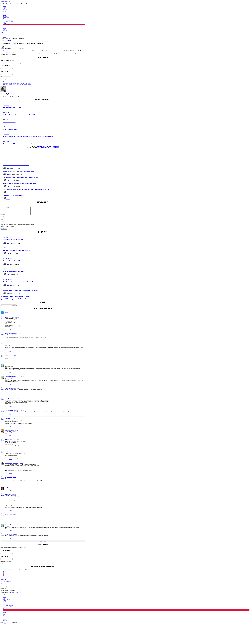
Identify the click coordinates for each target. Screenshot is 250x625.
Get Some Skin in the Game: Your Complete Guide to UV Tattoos (20, 114)
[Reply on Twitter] (5, 340)
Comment (3, 214)
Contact (4, 23)
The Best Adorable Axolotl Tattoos (12, 107)
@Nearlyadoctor (16, 410)
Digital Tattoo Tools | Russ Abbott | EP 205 (14, 195)
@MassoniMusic (14, 487)
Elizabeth (7, 398)
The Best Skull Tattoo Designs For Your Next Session (17, 250)
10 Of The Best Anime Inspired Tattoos (13, 271)
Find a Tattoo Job (9, 20)
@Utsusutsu (12, 439)
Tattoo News (6, 105)
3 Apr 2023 (17, 317)
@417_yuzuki (12, 317)
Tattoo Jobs (5, 18)
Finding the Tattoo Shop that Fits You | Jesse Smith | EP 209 (19, 171)
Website (2, 221)
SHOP (4, 11)
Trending (5, 9)
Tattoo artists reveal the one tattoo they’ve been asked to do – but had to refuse (24, 144)
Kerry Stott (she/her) (9, 410)
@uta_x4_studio (9, 477)
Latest (4, 6)
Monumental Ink (8, 463)
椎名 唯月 (7, 317)
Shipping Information (5, 579)
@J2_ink (9, 494)
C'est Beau (7, 451)
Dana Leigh (7, 388)
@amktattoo (10, 534)
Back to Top (3, 594)
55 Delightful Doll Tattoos (10, 129)
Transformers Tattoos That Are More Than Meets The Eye (18, 281)
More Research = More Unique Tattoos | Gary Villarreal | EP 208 (20, 177)
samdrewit (7, 343)
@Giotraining (15, 333)
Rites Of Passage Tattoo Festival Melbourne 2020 (16, 165)
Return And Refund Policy (6, 581)
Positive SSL (3, 623)
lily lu (6, 430)
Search (14, 305)
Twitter (10, 340)
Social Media (6, 16)
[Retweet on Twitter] (7, 340)
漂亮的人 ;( (7, 439)
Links (4, 22)
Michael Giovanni (9, 333)
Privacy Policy (4, 583)
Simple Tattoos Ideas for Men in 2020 (13, 239)
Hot (4, 8)
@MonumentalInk (15, 463)
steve (6, 355)
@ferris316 (9, 355)
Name (2, 216)
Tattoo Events (6, 17)
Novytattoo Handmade (10, 364)
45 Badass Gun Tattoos (9, 122)
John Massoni (8, 487)
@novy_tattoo (17, 376)
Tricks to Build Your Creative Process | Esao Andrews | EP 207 (19, 183)
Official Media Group (16, 592)
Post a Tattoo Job (9, 21)
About (4, 12)
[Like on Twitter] (8, 340)
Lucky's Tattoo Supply (5, 1)
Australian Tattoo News (48, 147)
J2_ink (6, 494)
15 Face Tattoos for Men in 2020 (11, 260)
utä (5, 477)
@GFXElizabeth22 (12, 398)
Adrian (6, 534)
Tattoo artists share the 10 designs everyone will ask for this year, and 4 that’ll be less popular (28, 136)
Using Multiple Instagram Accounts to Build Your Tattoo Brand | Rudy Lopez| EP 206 (26, 189)
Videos (4, 15)
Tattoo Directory (6, 14)
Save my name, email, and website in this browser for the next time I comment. (18, 224)
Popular (4, 7)
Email (2, 219)
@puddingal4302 (13, 388)
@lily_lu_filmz (11, 430)
